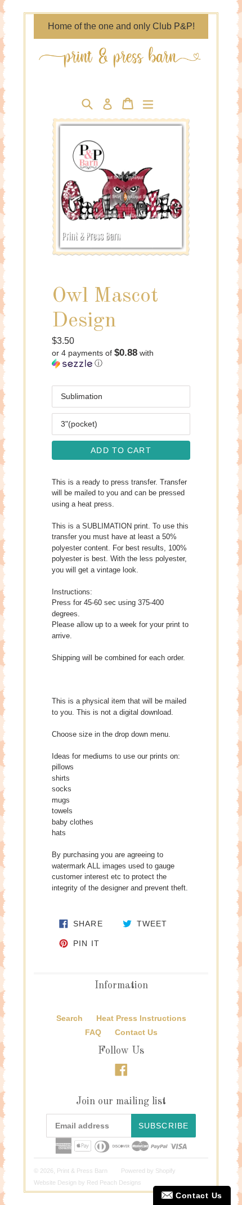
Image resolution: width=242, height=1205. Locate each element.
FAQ (93, 1032)
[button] (121, 358)
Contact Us (136, 1032)
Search (69, 1018)
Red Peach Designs (114, 1182)
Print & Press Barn (82, 1170)
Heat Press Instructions (141, 1018)
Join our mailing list (121, 1101)
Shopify (165, 1170)
